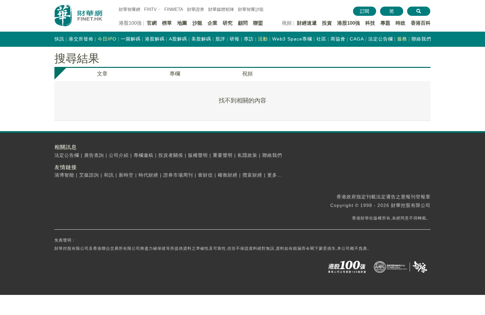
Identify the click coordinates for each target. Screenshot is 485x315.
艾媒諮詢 (89, 175)
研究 (228, 23)
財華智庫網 (129, 9)
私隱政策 (247, 155)
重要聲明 (223, 155)
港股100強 (348, 23)
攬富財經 (252, 175)
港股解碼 (155, 39)
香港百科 (421, 23)
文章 (102, 73)
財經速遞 (307, 23)
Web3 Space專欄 (292, 39)
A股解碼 (178, 39)
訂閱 (364, 11)
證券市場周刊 (178, 175)
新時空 (126, 175)
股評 (220, 39)
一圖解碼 (131, 39)
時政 (400, 23)
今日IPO (107, 39)
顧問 (243, 23)
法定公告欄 (380, 39)
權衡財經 (228, 175)
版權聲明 (198, 155)
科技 (370, 23)
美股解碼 (201, 39)
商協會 (338, 39)
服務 (402, 39)
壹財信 (205, 175)
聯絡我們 (421, 39)
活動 (263, 39)
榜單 (167, 23)
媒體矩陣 (221, 9)
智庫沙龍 (251, 9)
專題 (385, 23)
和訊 (109, 175)
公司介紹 (119, 155)
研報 (235, 39)
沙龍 (197, 23)
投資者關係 (170, 155)
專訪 (249, 39)
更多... (274, 175)
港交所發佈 (81, 39)
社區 (321, 39)
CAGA (357, 39)
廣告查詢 (94, 155)
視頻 (247, 73)
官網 (152, 23)
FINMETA (173, 9)
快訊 (59, 39)
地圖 (182, 23)
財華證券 (195, 9)
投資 (327, 23)
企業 (212, 23)
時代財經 (148, 175)
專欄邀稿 (143, 155)
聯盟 (258, 23)
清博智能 (64, 175)
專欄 (175, 73)
